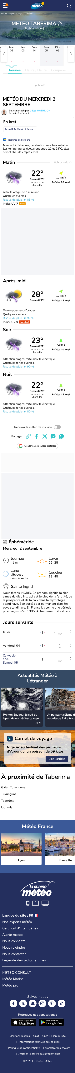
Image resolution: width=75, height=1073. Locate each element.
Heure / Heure (36, 70)
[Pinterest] (52, 1003)
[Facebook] (13, 1003)
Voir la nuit (61, 162)
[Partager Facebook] (36, 436)
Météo (4, 13)
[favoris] (59, 23)
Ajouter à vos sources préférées (40, 445)
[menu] (6, 6)
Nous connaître (14, 941)
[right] (71, 54)
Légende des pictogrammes (24, 960)
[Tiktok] (61, 1003)
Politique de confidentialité (24, 1048)
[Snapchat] (33, 1003)
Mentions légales (19, 1036)
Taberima (29, 13)
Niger (20, 13)
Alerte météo (12, 934)
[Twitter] (23, 1003)
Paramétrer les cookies (56, 1048)
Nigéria (12, 13)
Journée (15, 70)
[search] (69, 6)
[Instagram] (42, 1003)
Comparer (58, 70)
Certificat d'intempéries (20, 928)
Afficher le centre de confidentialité (39, 1053)
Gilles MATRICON (40, 110)
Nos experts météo (17, 922)
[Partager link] (28, 436)
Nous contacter (14, 954)
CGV (45, 1036)
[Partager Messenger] (53, 436)
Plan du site (58, 1036)
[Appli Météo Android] (51, 1023)
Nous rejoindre (13, 947)
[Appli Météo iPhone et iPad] (23, 1023)
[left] (4, 54)
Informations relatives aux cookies (39, 1042)
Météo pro (10, 985)
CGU (36, 1036)
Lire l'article (57, 759)
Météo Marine (13, 979)
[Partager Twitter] (44, 436)
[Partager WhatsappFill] (61, 436)
